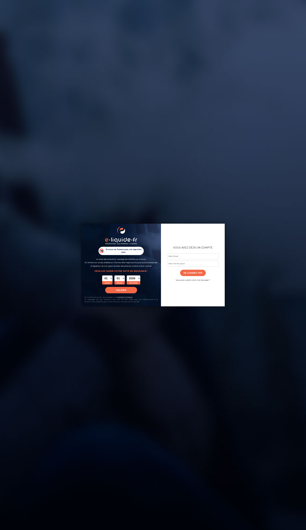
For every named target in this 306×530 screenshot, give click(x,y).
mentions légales (124, 297)
